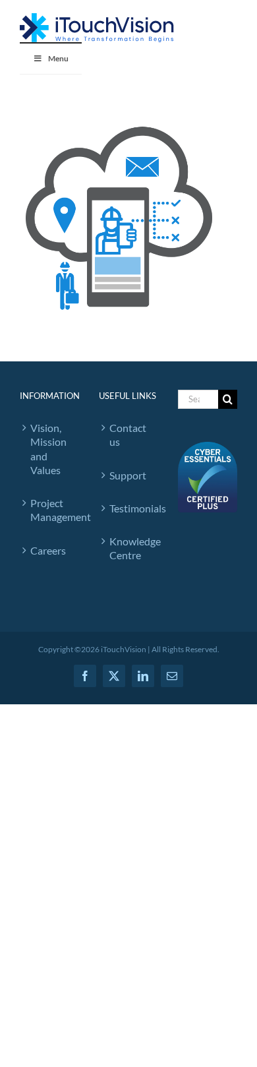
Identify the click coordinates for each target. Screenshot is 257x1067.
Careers (48, 550)
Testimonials (130, 508)
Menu (58, 58)
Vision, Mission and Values (48, 448)
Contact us (127, 434)
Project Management (51, 510)
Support (127, 475)
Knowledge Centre (130, 548)
